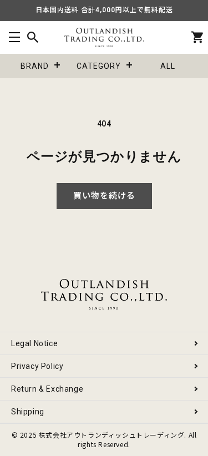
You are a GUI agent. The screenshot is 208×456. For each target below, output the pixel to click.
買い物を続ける (104, 196)
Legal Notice (34, 343)
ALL (167, 66)
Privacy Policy (37, 366)
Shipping (27, 411)
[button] (14, 37)
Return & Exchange (47, 388)
